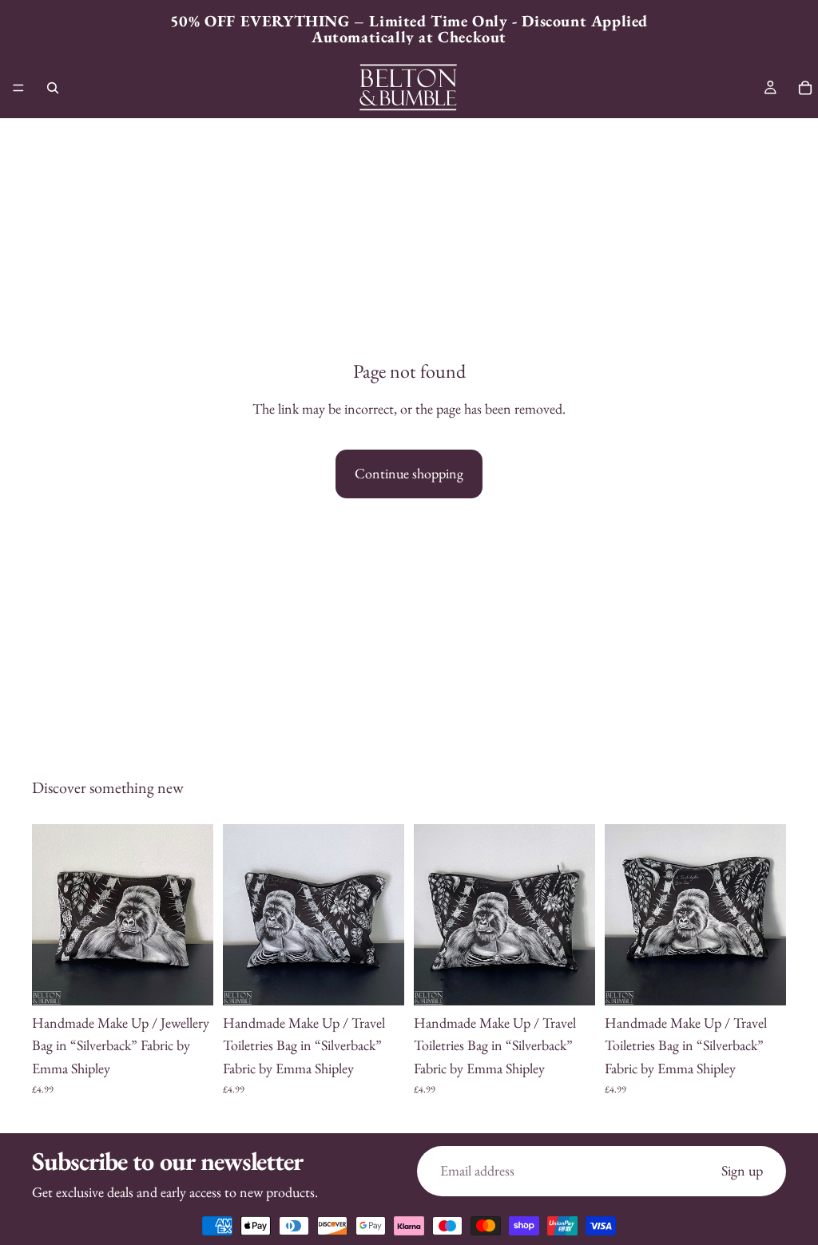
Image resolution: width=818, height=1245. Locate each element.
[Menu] (18, 87)
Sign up (742, 1170)
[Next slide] (195, 914)
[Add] (188, 980)
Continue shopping (409, 473)
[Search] (52, 87)
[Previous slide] (49, 914)
